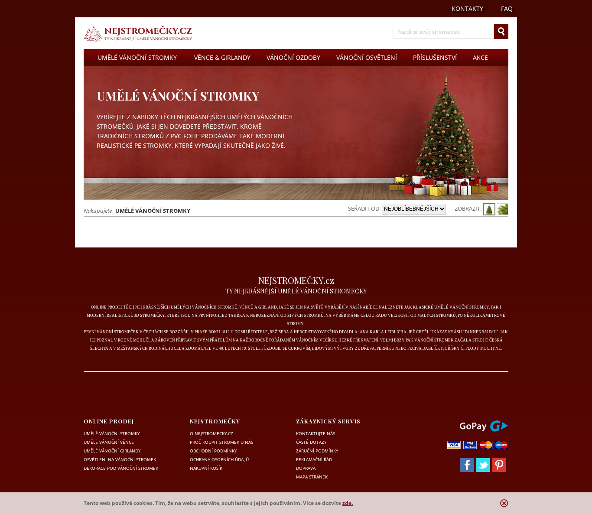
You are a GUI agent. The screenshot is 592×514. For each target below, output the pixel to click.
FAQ (507, 8)
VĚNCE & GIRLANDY (222, 57)
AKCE (480, 57)
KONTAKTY (467, 8)
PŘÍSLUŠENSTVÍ (435, 57)
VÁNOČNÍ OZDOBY (293, 57)
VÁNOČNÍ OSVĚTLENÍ (366, 57)
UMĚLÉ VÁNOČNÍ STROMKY (137, 57)
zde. (347, 503)
